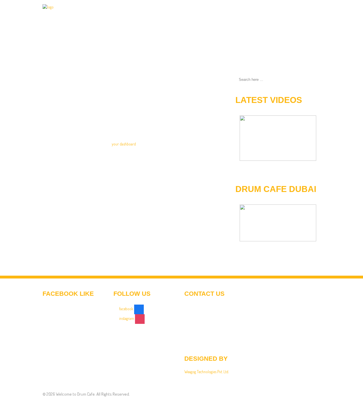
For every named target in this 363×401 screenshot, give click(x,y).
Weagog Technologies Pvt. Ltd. (206, 371)
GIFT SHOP (228, 18)
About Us (170, 18)
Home (145, 18)
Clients (255, 18)
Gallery (281, 18)
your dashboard (124, 144)
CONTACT (307, 18)
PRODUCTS (199, 18)
